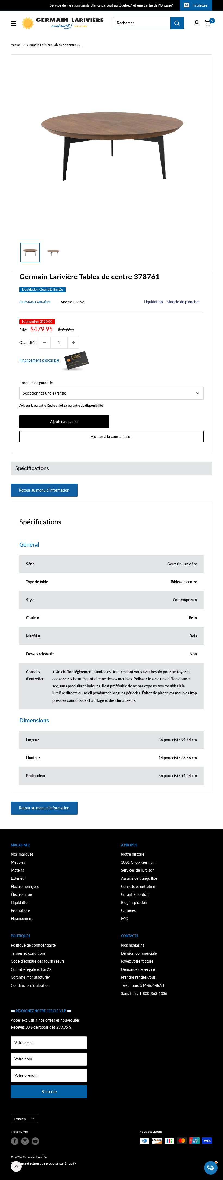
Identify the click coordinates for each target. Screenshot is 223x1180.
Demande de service (138, 969)
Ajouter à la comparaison (111, 436)
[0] (207, 23)
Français (20, 1119)
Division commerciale (139, 953)
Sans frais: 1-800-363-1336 (144, 993)
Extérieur (18, 878)
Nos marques (22, 854)
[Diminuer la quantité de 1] (44, 342)
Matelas (17, 870)
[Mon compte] (196, 23)
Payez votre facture (137, 961)
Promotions (20, 910)
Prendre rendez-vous (138, 977)
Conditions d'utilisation (30, 985)
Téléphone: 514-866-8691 (143, 985)
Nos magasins (132, 945)
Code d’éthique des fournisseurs (37, 961)
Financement (22, 918)
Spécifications (32, 468)
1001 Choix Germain (138, 862)
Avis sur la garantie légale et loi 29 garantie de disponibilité (61, 405)
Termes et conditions (28, 953)
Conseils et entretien (138, 886)
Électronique (21, 894)
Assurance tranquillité (139, 878)
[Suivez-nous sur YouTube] (35, 1141)
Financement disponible (39, 360)
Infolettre (200, 5)
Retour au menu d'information (44, 490)
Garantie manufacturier (30, 977)
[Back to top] (16, 1166)
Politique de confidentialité (33, 945)
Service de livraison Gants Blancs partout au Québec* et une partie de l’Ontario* (112, 5)
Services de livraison (137, 870)
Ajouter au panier (64, 421)
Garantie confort (135, 894)
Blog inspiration (134, 902)
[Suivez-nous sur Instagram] (25, 1141)
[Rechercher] (177, 23)
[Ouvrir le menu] (13, 23)
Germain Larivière (35, 302)
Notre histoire (132, 854)
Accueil (16, 45)
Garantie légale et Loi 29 (31, 969)
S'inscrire (49, 1091)
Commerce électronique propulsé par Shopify (43, 1163)
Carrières (128, 910)
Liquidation (20, 902)
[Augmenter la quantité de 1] (73, 342)
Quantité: (27, 342)
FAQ (124, 918)
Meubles (18, 862)
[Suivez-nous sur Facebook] (14, 1141)
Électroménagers (25, 886)
